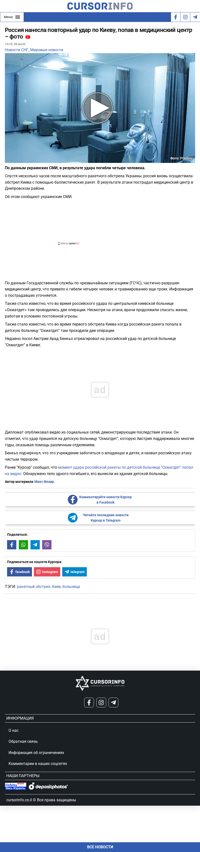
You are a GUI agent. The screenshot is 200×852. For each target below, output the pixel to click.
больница (71, 586)
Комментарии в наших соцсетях (38, 763)
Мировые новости (46, 50)
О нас (14, 730)
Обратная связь (23, 741)
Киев (56, 586)
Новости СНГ (17, 50)
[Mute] (15, 160)
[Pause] (9, 160)
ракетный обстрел (33, 586)
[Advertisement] (96, 221)
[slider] (27, 161)
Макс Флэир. (44, 482)
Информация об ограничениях (36, 752)
